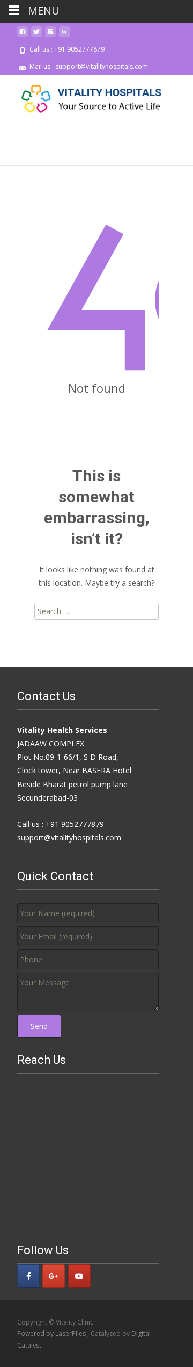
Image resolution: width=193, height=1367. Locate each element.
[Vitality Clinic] (83, 96)
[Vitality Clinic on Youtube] (79, 1276)
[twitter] (36, 36)
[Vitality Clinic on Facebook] (28, 1276)
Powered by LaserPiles (52, 1333)
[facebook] (22, 36)
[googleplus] (50, 36)
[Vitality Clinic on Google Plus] (53, 1276)
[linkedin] (64, 36)
